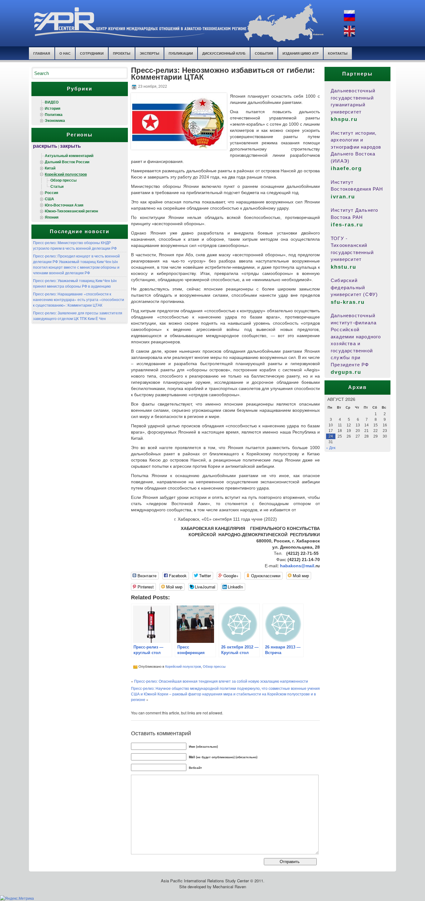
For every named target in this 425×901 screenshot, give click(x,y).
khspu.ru (344, 119)
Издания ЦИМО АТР (301, 53)
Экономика (55, 120)
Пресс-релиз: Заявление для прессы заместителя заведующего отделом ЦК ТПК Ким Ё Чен (77, 315)
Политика (54, 114)
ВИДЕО (51, 102)
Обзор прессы (63, 180)
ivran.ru (343, 197)
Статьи (56, 186)
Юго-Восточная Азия (64, 205)
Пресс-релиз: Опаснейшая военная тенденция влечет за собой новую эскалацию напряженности (221, 681)
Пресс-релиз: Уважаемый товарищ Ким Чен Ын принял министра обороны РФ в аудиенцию (75, 283)
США (49, 199)
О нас (65, 53)
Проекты (121, 53)
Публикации (181, 53)
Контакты (338, 53)
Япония (51, 217)
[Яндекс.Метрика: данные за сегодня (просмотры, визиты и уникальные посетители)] (17, 898)
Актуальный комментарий (69, 155)
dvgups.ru (346, 372)
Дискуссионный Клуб (223, 53)
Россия (51, 192)
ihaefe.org (346, 168)
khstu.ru (343, 267)
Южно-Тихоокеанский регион (71, 211)
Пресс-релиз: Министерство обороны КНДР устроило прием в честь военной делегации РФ (75, 245)
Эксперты (149, 53)
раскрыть (45, 145)
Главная (41, 53)
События (264, 53)
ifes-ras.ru (347, 225)
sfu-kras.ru (348, 302)
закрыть (70, 145)
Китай (50, 168)
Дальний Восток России (67, 162)
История (52, 108)
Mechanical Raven (229, 886)
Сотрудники (92, 53)
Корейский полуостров (66, 174)
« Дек (330, 447)
